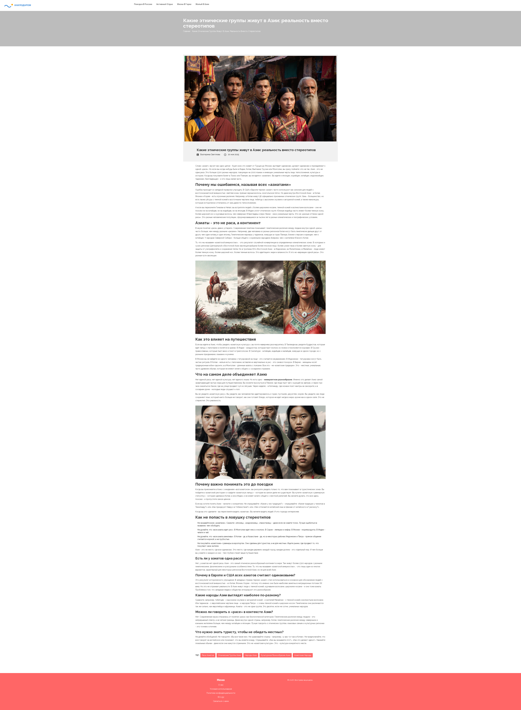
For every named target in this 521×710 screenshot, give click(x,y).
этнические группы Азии (229, 655)
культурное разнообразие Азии (275, 655)
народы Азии (251, 655)
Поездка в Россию (143, 4)
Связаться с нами (221, 701)
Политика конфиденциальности (221, 693)
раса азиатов (208, 655)
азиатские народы (302, 655)
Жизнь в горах (184, 4)
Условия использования (221, 689)
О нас (220, 685)
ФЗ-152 (221, 697)
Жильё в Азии (202, 4)
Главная (186, 31)
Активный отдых (164, 4)
